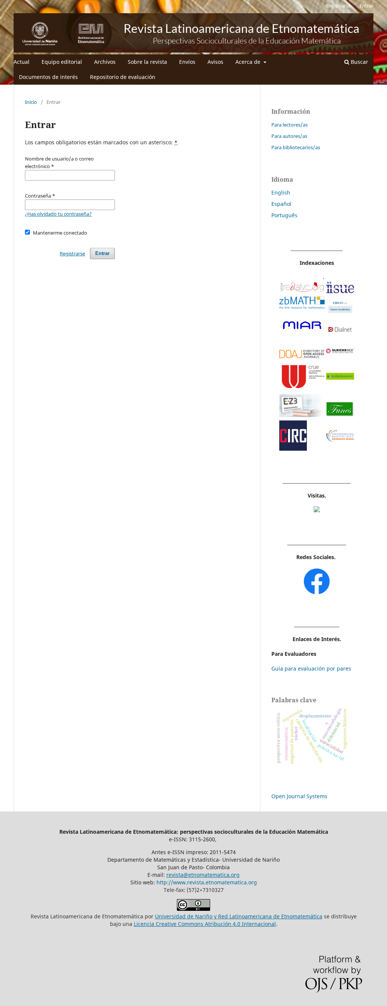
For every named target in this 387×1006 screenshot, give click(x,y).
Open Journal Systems (299, 796)
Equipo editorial (62, 61)
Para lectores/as (289, 124)
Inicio (31, 102)
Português (284, 215)
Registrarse (338, 5)
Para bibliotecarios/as (295, 147)
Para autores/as (289, 136)
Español (281, 203)
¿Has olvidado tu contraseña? (58, 213)
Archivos (105, 61)
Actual (21, 61)
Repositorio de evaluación (122, 76)
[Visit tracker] (317, 510)
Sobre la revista (147, 61)
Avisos (215, 61)
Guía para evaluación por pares (311, 668)
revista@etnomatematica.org (203, 874)
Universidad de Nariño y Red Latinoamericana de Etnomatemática (238, 916)
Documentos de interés (48, 76)
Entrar (366, 5)
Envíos (187, 61)
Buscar (358, 61)
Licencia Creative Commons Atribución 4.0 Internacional (205, 923)
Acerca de (248, 61)
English (280, 192)
